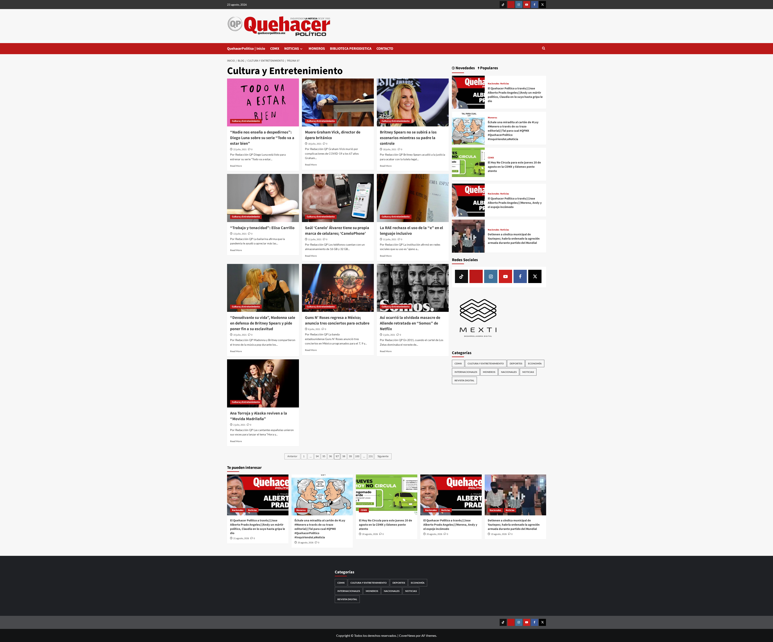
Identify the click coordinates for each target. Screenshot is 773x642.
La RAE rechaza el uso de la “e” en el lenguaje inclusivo (411, 230)
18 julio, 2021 (314, 144)
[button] (543, 48)
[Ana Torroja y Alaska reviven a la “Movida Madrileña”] (263, 383)
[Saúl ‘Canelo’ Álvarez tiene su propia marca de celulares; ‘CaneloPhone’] (338, 198)
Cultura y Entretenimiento (246, 121)
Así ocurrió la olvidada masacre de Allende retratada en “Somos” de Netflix (410, 323)
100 (357, 456)
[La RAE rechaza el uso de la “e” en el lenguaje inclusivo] (413, 198)
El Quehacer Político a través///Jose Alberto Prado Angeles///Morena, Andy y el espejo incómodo (515, 202)
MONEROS (317, 48)
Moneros (492, 117)
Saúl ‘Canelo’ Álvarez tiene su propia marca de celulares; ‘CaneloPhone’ (337, 230)
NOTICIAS (291, 48)
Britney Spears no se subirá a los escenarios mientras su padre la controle (408, 137)
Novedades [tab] (465, 68)
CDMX (274, 48)
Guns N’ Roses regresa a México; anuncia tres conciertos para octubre (337, 320)
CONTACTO (384, 48)
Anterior (292, 456)
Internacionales (466, 371)
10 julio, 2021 (240, 335)
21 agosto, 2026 (241, 538)
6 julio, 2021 (314, 329)
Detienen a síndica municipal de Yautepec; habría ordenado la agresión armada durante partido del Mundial (514, 238)
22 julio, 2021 (240, 149)
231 (371, 456)
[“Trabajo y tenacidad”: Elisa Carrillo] (263, 198)
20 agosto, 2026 (305, 542)
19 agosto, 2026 (499, 534)
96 (330, 456)
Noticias (504, 83)
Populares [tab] (488, 68)
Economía (535, 363)
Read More (236, 165)
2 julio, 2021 (389, 335)
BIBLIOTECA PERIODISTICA (350, 48)
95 (323, 456)
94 (317, 456)
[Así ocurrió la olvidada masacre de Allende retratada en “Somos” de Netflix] (413, 288)
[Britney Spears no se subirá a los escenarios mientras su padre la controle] (413, 102)
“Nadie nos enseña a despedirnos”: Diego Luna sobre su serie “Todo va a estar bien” (262, 137)
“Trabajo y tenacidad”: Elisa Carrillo (262, 228)
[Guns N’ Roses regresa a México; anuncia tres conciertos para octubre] (338, 288)
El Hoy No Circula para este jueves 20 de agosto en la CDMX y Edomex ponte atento (514, 166)
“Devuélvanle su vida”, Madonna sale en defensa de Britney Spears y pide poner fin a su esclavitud (262, 323)
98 (343, 456)
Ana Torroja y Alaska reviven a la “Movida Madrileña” (258, 416)
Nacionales (493, 83)
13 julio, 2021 (240, 234)
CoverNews (407, 635)
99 (350, 456)
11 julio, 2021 (314, 239)
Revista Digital (464, 380)
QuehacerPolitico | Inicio (246, 48)
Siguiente (383, 456)
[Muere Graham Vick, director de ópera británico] (338, 102)
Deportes (516, 363)
